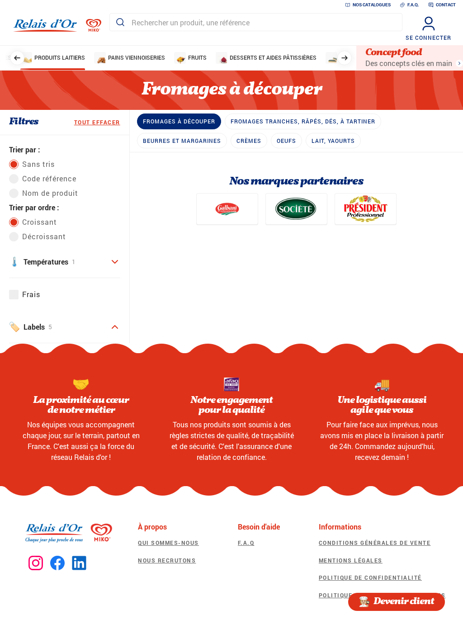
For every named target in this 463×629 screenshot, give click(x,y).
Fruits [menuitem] (197, 57)
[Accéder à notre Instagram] (36, 563)
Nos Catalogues (372, 5)
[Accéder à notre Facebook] (57, 563)
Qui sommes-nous (168, 542)
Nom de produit (50, 193)
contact (446, 5)
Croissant (39, 222)
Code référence (49, 178)
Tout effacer (97, 122)
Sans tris (38, 164)
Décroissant (44, 236)
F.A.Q (246, 542)
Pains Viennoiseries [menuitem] (136, 57)
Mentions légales (351, 560)
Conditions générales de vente (375, 542)
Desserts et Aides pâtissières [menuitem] (273, 57)
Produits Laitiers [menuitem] (59, 57)
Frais (31, 294)
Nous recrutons (167, 560)
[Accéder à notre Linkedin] (79, 563)
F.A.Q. (413, 5)
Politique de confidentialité (370, 577)
